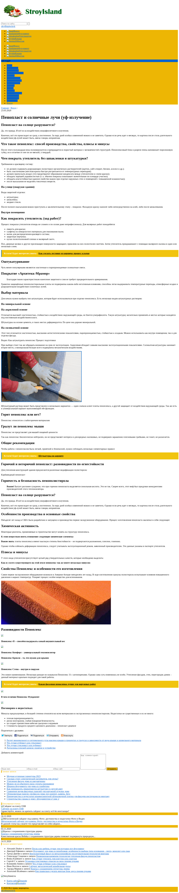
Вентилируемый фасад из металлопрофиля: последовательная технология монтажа (69, 853)
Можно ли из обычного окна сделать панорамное (30, 784)
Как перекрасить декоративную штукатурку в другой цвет (35, 789)
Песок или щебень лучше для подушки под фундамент (58, 848)
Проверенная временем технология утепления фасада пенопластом (68, 856)
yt (4, 26)
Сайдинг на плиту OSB (12, 808)
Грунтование (13, 95)
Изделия (11, 90)
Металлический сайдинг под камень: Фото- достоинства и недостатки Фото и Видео (41, 821)
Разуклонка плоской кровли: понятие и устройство (31, 748)
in (12, 26)
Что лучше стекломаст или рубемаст (24, 745)
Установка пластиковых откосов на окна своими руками (52, 861)
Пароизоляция (13, 78)
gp (8, 26)
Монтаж (11, 85)
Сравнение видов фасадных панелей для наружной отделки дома (38, 791)
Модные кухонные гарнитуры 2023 (24, 776)
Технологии (12, 68)
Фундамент (12, 100)
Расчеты (11, 75)
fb (6, 26)
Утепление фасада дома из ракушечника (26, 781)
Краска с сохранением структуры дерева (20, 834)
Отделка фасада (14, 80)
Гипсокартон (13, 98)
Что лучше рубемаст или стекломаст (24, 743)
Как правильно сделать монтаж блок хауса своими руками (63, 871)
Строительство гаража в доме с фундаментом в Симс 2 (33, 799)
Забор (9, 65)
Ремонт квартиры (15, 73)
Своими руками (14, 93)
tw (10, 26)
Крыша (10, 88)
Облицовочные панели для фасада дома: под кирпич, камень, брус (38, 794)
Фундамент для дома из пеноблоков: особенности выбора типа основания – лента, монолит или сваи (81, 851)
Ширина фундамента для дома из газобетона (28, 786)
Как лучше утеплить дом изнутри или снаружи (54, 859)
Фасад (10, 103)
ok (2, 26)
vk (14, 26)
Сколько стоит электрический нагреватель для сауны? (32, 779)
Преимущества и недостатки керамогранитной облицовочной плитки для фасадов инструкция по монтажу (58, 796)
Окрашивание (13, 83)
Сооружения (13, 70)
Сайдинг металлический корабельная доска (49, 866)
